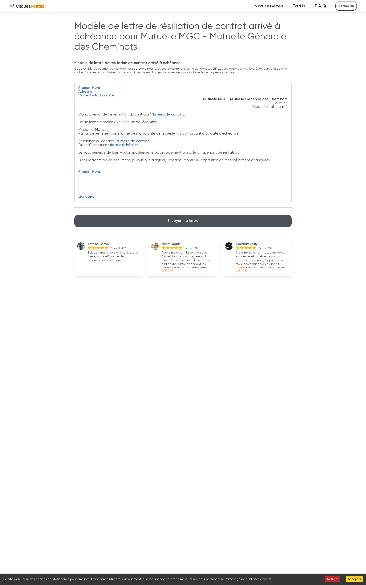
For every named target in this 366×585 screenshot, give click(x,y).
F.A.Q (320, 6)
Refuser (332, 579)
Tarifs (299, 6)
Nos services (268, 6)
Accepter (354, 579)
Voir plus (167, 270)
